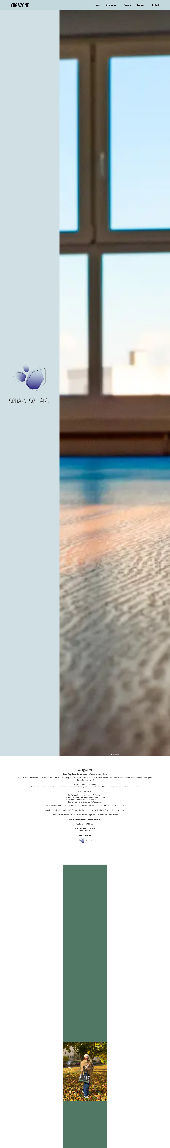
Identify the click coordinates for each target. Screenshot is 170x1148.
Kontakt (155, 5)
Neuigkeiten (111, 5)
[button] (112, 5)
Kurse (126, 5)
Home (97, 5)
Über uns (140, 5)
